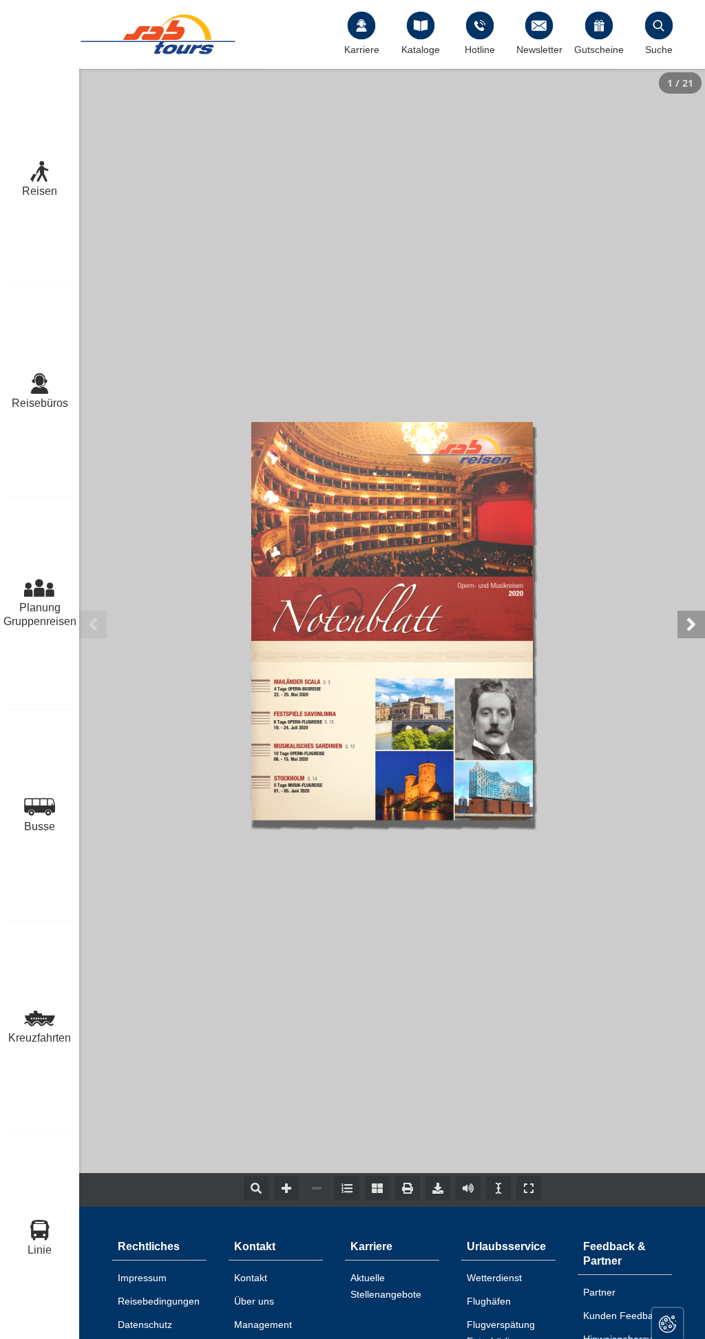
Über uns (254, 1301)
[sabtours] (158, 34)
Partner (599, 1292)
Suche (659, 49)
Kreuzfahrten (39, 1038)
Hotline (480, 49)
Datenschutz (145, 1324)
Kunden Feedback (623, 1315)
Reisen (39, 191)
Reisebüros (40, 403)
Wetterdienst (494, 1277)
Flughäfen (489, 1301)
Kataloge (420, 49)
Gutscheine (599, 49)
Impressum (142, 1277)
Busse (39, 826)
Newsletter (539, 49)
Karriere (361, 49)
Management (263, 1324)
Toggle (667, 1323)
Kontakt (250, 1277)
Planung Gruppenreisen (40, 614)
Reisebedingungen (159, 1301)
